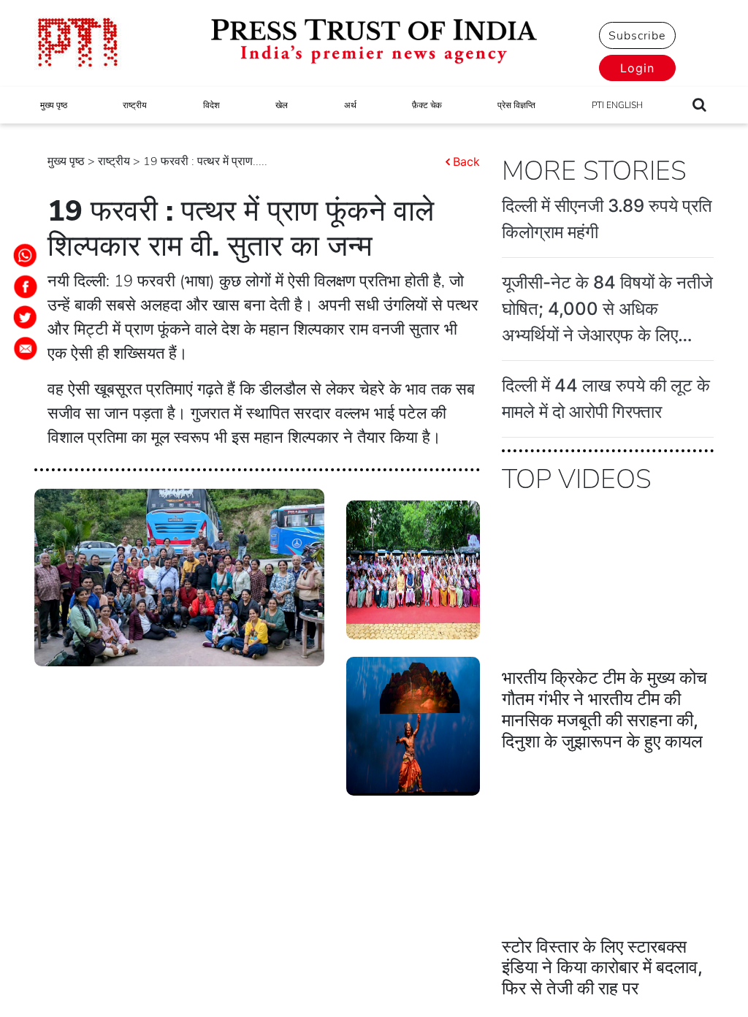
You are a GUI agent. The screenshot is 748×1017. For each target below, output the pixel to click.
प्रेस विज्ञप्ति (516, 105)
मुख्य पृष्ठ (53, 105)
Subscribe (636, 36)
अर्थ (350, 105)
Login (637, 68)
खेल (281, 105)
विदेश (211, 105)
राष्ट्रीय (135, 105)
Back (466, 161)
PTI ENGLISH (617, 105)
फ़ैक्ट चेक (427, 105)
